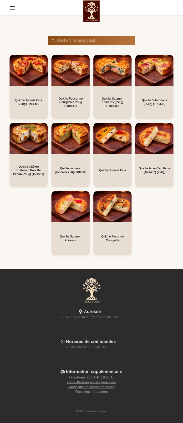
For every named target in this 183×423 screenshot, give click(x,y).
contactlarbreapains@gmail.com (91, 382)
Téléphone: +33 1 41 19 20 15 (91, 377)
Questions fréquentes (91, 391)
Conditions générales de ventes (91, 387)
